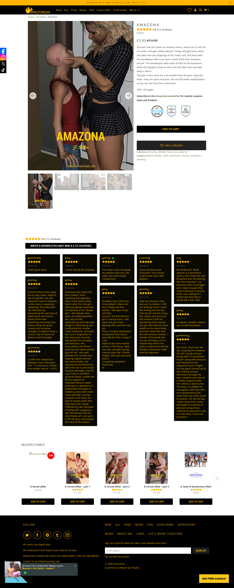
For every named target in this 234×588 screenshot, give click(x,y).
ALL (66, 10)
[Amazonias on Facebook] (38, 535)
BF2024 (162, 151)
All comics (41, 16)
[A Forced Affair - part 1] (77, 468)
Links (140, 534)
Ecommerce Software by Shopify (122, 567)
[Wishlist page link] (189, 10)
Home (31, 16)
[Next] (128, 95)
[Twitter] (3, 63)
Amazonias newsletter (167, 96)
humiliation (196, 155)
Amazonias (119, 563)
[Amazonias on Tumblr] (58, 535)
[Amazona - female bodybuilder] (81, 96)
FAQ (91, 10)
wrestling (141, 159)
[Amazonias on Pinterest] (48, 535)
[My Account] (195, 10)
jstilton (140, 32)
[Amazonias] (37, 10)
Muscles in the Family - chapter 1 (38, 568)
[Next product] (217, 478)
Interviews (120, 10)
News (83, 10)
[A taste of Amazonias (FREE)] (196, 468)
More (133, 10)
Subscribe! (104, 10)
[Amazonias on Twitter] (28, 535)
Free (74, 10)
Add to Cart (38, 501)
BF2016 (150, 155)
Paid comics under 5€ (177, 151)
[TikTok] (3, 70)
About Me (124, 534)
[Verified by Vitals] (25, 572)
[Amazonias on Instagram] (68, 535)
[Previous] (32, 95)
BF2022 (158, 155)
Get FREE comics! (214, 579)
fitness (185, 155)
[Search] (201, 10)
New (59, 10)
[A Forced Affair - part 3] (156, 468)
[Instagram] (3, 57)
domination (175, 155)
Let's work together (166, 534)
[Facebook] (3, 51)
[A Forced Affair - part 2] (117, 468)
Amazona (148, 24)
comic (166, 155)
